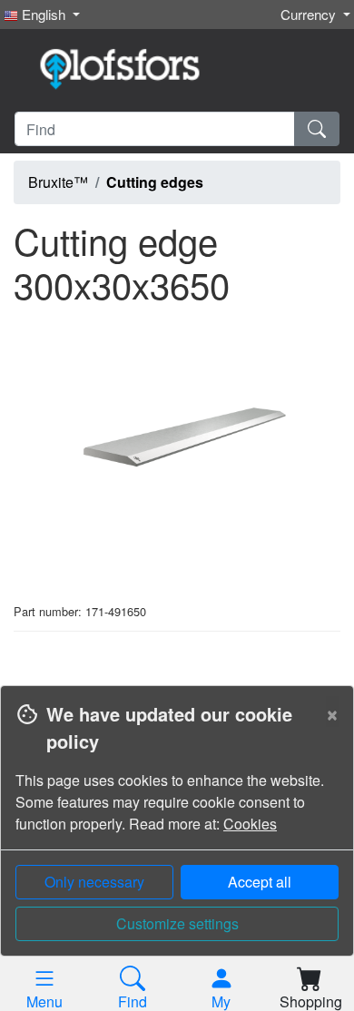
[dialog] (177, 848)
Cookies (250, 823)
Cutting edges (154, 182)
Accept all (259, 881)
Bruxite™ (58, 182)
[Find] (316, 129)
